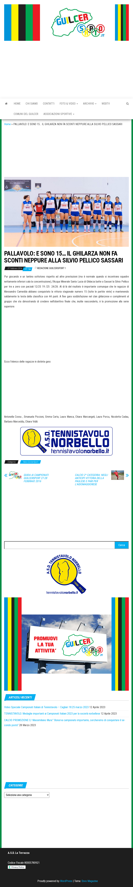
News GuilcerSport (30, 462)
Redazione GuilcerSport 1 (51, 268)
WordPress (66, 881)
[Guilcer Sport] (6, 103)
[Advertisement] (66, 70)
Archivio (89, 103)
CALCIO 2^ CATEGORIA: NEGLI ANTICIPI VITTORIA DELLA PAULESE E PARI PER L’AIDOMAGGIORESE (91, 479)
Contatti (48, 103)
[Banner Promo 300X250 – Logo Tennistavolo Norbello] (66, 573)
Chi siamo (32, 103)
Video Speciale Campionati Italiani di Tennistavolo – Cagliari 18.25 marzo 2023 (46, 707)
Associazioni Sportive (58, 114)
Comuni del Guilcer (26, 114)
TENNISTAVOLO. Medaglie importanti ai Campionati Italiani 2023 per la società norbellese (52, 713)
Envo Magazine (90, 881)
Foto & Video (68, 103)
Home (17, 103)
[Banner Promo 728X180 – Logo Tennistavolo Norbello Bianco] (66, 441)
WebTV (106, 103)
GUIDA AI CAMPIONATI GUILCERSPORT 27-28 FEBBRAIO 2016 (36, 478)
